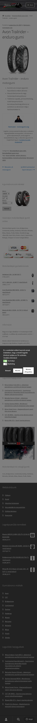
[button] (5, 361)
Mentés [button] (17, 370)
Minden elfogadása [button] (28, 371)
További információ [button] (10, 358)
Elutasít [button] (8, 370)
